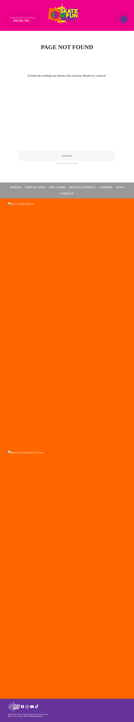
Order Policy (12, 714)
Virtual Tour (35, 187)
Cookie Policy (32, 714)
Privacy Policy (43, 714)
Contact (67, 193)
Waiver (15, 187)
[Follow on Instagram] (27, 707)
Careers (105, 187)
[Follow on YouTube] (32, 707)
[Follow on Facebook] (22, 707)
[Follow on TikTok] (36, 707)
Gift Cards (57, 187)
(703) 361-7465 (20, 20)
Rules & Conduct (82, 187)
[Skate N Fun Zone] (65, 14)
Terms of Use (22, 714)
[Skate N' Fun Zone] (14, 710)
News (120, 187)
